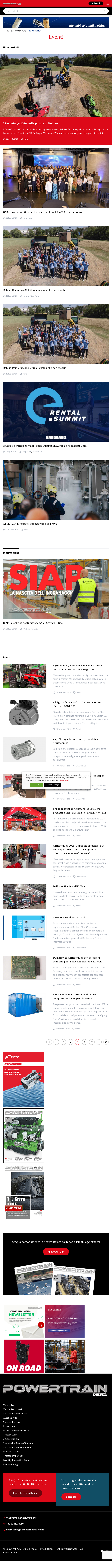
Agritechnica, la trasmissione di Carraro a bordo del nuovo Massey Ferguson (78, 667)
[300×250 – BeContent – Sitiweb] (65, 1321)
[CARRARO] (65, 1356)
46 (106, 1042)
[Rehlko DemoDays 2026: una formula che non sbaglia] (56, 256)
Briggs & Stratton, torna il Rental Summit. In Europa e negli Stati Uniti (45, 445)
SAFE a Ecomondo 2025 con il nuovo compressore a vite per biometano (74, 996)
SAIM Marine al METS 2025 (69, 917)
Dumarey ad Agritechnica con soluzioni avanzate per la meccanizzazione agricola (77, 959)
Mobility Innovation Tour (16, 1460)
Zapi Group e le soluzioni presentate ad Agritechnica (76, 740)
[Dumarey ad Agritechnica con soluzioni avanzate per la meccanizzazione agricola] (24, 968)
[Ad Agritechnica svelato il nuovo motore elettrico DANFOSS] (24, 712)
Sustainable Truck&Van (15, 1413)
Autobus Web (10, 1417)
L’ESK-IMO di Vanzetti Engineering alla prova (30, 523)
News (30, 218)
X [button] (85, 775)
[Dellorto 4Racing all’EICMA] (24, 896)
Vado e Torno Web (13, 1409)
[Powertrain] (12, 4)
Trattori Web (10, 1434)
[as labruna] (24, 1356)
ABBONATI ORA (56, 1251)
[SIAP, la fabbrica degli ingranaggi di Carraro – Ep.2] (56, 589)
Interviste (34, 629)
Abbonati (96, 3)
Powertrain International (16, 1430)
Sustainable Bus (11, 1422)
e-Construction (11, 1438)
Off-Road (85, 799)
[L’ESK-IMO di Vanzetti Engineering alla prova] (56, 490)
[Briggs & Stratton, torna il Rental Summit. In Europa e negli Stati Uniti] (56, 412)
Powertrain (9, 1426)
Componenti (26, 452)
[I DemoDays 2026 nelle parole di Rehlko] (56, 85)
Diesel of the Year (12, 1451)
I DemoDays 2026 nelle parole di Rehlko (30, 123)
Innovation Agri (11, 1464)
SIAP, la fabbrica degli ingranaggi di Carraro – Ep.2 (33, 622)
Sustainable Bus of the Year (17, 1447)
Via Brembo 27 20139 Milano (21, 1517)
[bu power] (56, 25)
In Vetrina (26, 629)
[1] (24, 1321)
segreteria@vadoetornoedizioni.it (25, 1529)
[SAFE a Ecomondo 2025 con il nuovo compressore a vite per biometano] (24, 1005)
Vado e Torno (10, 1405)
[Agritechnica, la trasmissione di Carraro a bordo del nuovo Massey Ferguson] (24, 676)
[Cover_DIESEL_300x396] (56, 1135)
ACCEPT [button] (36, 784)
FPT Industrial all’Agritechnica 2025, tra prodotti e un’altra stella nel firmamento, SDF (80, 810)
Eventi (25, 139)
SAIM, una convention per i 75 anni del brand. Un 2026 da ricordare (42, 212)
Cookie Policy (64, 780)
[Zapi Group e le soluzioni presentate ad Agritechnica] (24, 749)
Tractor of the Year (13, 1455)
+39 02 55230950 (14, 1523)
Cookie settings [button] (52, 784)
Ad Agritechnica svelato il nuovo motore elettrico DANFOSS (77, 704)
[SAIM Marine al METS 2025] (24, 928)
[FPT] (56, 1079)
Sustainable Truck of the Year (18, 1443)
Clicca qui (71, 1496)
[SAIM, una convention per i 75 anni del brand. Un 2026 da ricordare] (56, 178)
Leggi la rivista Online (25, 1493)
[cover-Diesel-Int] (56, 1191)
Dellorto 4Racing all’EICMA (69, 886)
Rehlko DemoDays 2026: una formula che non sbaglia (34, 290)
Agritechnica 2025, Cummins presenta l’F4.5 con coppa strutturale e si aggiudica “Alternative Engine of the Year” (79, 849)
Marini (83, 948)
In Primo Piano (33, 296)
